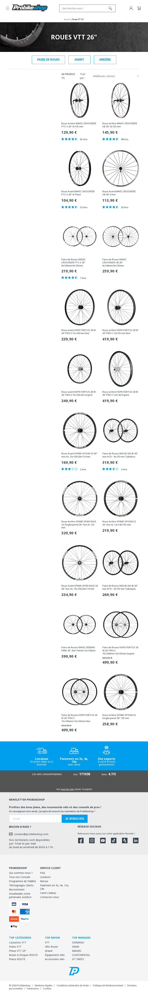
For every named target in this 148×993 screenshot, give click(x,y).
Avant (79, 59)
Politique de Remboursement (108, 985)
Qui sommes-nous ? (21, 873)
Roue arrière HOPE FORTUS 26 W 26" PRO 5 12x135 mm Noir (120, 332)
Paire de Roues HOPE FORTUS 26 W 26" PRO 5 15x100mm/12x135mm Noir (79, 718)
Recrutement (17, 889)
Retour (44, 881)
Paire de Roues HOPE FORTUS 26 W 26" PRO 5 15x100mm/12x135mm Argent (120, 650)
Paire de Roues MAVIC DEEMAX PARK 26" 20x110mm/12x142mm (78, 649)
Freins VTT (15, 946)
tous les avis (67, 789)
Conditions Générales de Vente (73, 985)
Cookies (47, 988)
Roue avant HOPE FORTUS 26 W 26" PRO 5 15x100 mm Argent (78, 393)
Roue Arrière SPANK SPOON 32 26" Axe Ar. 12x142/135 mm (119, 523)
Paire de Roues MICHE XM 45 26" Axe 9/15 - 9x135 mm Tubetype (120, 587)
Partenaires (33, 988)
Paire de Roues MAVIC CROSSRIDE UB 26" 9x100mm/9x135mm (114, 262)
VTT (47, 942)
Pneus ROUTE (17, 959)
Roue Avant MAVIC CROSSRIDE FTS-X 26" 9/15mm (78, 193)
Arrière (105, 59)
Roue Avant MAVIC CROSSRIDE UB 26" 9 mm (119, 193)
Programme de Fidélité (22, 881)
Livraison (45, 877)
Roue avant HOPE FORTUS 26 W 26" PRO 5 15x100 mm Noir (78, 332)
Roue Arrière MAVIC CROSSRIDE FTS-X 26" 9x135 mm (78, 125)
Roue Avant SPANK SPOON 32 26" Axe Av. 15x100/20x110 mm (79, 455)
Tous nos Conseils (19, 877)
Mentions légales (44, 985)
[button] (8, 8)
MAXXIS (76, 950)
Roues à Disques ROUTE (23, 955)
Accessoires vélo (54, 959)
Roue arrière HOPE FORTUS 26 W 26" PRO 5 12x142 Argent (120, 393)
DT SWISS (78, 959)
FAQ (42, 873)
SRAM (75, 946)
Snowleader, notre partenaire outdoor (20, 895)
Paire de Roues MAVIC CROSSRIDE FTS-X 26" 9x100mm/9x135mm (73, 262)
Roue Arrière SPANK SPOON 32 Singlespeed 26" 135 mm (119, 717)
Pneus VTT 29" (17, 950)
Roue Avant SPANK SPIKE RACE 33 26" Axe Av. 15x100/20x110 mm (79, 587)
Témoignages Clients (21, 885)
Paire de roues (48, 59)
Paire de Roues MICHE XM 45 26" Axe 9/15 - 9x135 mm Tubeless (120, 455)
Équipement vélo (55, 955)
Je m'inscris (74, 818)
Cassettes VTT (17, 942)
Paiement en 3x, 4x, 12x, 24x (54, 887)
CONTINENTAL (81, 955)
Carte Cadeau (48, 893)
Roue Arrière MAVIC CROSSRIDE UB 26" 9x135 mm (119, 125)
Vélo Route (51, 946)
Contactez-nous (49, 897)
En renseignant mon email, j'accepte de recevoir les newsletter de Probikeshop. (51, 811)
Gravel (48, 950)
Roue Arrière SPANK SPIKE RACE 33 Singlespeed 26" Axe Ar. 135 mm (78, 524)
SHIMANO (78, 942)
